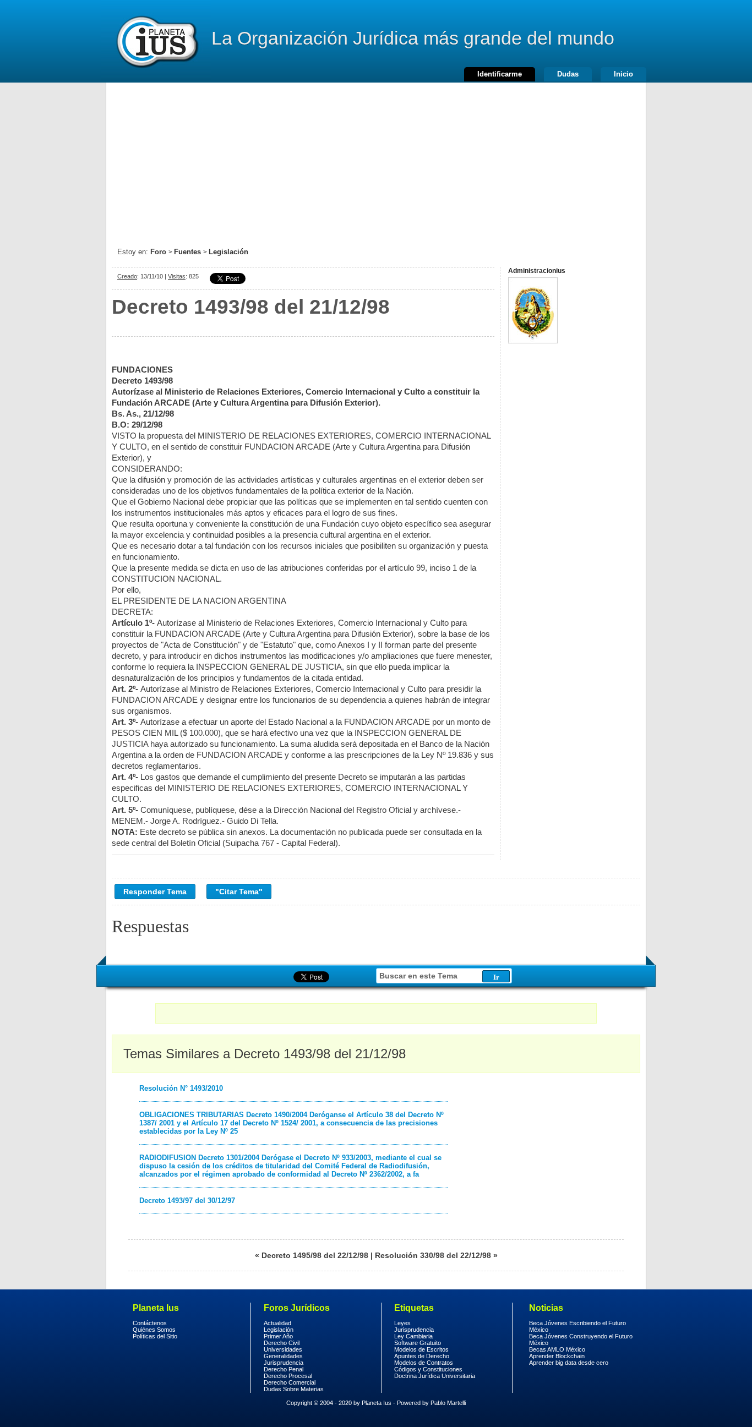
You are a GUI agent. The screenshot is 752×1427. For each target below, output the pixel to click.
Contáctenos (150, 1323)
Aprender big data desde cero (568, 1362)
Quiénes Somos (154, 1329)
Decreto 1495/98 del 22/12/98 (314, 1255)
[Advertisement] (376, 160)
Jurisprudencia (283, 1362)
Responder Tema (155, 891)
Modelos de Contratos (423, 1362)
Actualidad (277, 1323)
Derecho (156, 41)
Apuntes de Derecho (421, 1356)
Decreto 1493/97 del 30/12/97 (187, 1200)
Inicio (623, 74)
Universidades (283, 1349)
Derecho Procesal (288, 1376)
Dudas (568, 74)
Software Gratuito (417, 1342)
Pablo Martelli (448, 1402)
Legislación (228, 252)
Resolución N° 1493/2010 (181, 1088)
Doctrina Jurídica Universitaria (434, 1376)
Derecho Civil (281, 1342)
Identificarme (499, 74)
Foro (158, 252)
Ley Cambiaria (413, 1336)
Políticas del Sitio (155, 1336)
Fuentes (187, 252)
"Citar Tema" (239, 891)
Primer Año (278, 1336)
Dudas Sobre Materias (294, 1389)
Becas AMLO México (557, 1349)
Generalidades (283, 1356)
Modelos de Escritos (421, 1349)
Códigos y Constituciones (428, 1369)
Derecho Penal (283, 1369)
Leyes (402, 1323)
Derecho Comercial (289, 1382)
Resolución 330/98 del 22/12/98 (433, 1255)
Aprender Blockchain (557, 1356)
